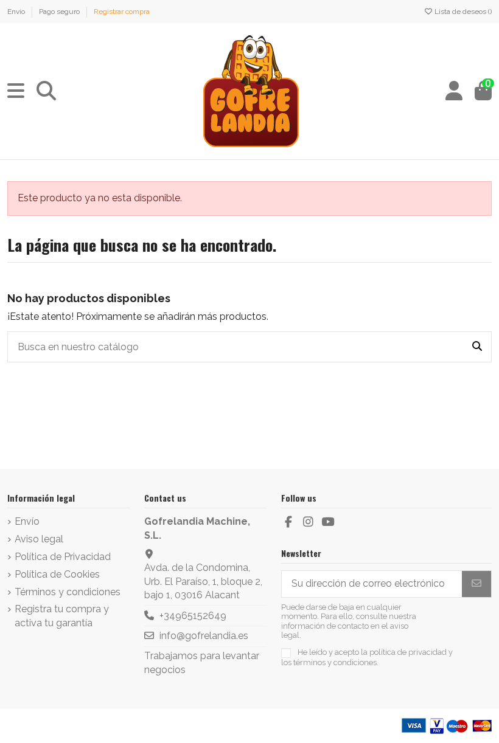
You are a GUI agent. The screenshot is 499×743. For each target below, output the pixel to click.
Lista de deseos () (462, 11)
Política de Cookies (57, 574)
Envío (17, 11)
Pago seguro (60, 11)
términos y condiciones (335, 662)
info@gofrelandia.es (203, 635)
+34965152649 (192, 615)
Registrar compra (122, 11)
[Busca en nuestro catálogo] (477, 347)
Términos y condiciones (67, 592)
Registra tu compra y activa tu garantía (62, 615)
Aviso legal (39, 539)
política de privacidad (408, 652)
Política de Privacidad (63, 556)
